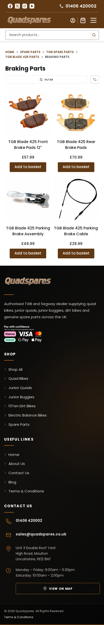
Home (13, 454)
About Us (16, 463)
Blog (12, 482)
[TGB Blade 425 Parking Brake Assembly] (28, 199)
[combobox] (47, 35)
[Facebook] (10, 6)
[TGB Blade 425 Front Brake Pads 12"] (28, 113)
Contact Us (18, 472)
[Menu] (93, 20)
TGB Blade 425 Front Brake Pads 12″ (28, 144)
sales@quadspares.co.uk (41, 534)
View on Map (60, 589)
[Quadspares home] (28, 282)
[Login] (72, 20)
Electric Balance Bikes (27, 415)
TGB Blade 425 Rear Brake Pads (76, 144)
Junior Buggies (21, 396)
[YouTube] (32, 6)
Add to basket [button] (28, 166)
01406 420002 (29, 520)
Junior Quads (20, 387)
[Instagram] (24, 6)
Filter (49, 80)
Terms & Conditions (26, 491)
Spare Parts (19, 424)
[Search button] (94, 35)
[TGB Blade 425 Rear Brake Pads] (76, 113)
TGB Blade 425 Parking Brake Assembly (28, 231)
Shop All (15, 369)
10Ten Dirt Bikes (22, 405)
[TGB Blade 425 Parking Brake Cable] (76, 199)
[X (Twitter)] (17, 6)
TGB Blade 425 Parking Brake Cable (76, 231)
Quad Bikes (18, 378)
